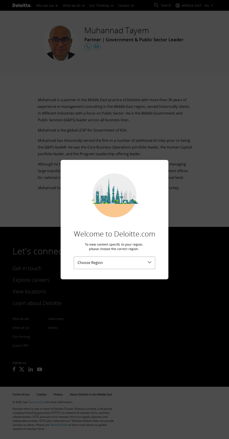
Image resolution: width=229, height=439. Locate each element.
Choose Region (90, 262)
